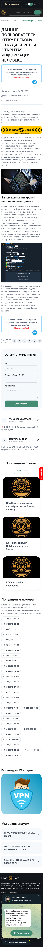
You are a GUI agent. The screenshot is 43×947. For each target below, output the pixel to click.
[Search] (37, 12)
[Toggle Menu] (40, 4)
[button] (38, 896)
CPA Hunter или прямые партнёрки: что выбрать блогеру (20, 506)
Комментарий (11, 386)
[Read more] (21, 487)
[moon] (35, 4)
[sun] (26, 4)
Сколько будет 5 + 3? (14, 375)
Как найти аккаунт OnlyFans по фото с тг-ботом (19, 546)
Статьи (15, 21)
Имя (6, 363)
